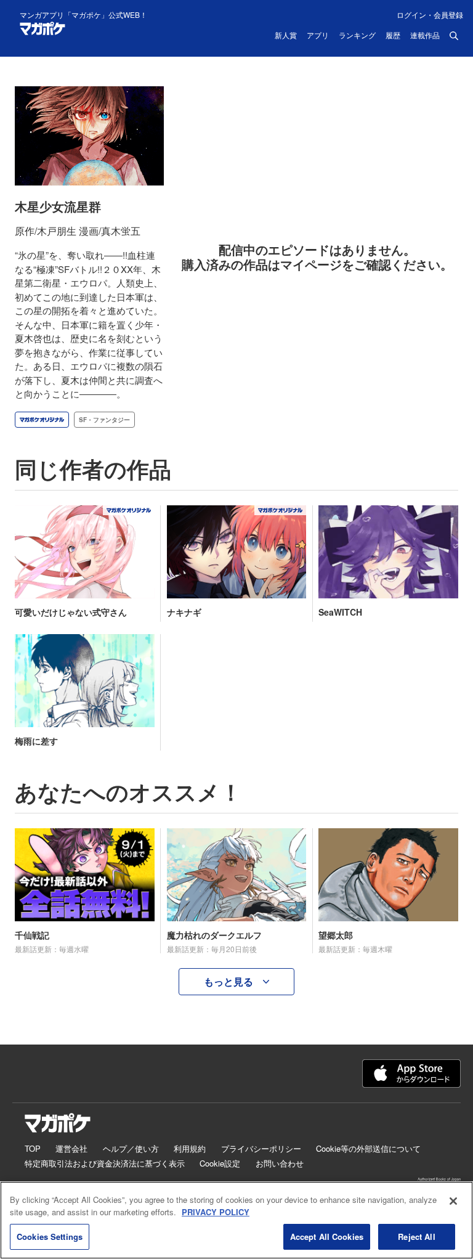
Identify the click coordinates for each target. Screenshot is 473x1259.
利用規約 (190, 1148)
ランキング (357, 35)
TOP (33, 1148)
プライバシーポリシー (261, 1148)
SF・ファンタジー (104, 419)
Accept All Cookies (326, 1236)
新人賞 (286, 35)
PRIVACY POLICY (215, 1212)
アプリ (318, 35)
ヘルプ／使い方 (131, 1148)
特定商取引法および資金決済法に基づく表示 (105, 1163)
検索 (454, 35)
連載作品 (425, 35)
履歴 (393, 35)
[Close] (453, 1201)
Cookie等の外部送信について (368, 1148)
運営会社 (71, 1148)
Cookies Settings (50, 1236)
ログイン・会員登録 (430, 14)
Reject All (416, 1236)
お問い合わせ (280, 1163)
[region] (236, 1220)
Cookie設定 (220, 1163)
